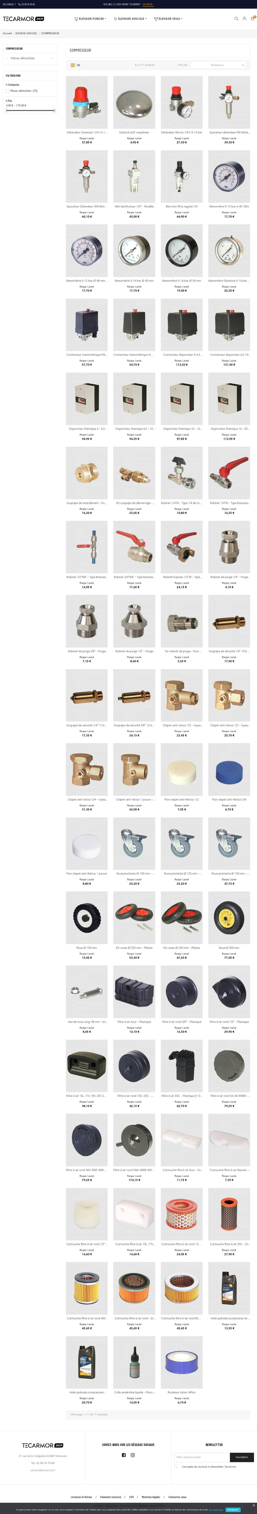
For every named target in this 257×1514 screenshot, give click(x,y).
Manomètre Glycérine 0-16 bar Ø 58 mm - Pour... (229, 281)
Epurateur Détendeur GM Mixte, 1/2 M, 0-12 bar (87, 207)
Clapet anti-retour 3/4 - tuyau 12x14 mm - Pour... (87, 800)
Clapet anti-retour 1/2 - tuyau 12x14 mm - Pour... (229, 726)
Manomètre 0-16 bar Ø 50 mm (181, 281)
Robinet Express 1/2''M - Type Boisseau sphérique (181, 578)
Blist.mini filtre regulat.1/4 (181, 206)
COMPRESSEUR (14, 48)
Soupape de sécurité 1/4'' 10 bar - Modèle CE (229, 652)
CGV (131, 1497)
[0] (252, 19)
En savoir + (148, 4)
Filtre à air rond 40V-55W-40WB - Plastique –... (86, 1171)
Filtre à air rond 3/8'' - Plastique (181, 1022)
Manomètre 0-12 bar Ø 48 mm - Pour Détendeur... (86, 281)
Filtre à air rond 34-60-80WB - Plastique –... (229, 1096)
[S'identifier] (242, 19)
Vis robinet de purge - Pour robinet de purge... (182, 652)
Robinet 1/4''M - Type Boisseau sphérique (229, 503)
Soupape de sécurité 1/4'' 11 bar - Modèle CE (86, 726)
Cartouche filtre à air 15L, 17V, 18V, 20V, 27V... (134, 1245)
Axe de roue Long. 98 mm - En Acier (87, 1022)
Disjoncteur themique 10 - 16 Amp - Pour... (181, 429)
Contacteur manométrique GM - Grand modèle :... (134, 355)
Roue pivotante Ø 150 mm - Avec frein (229, 874)
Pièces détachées (23, 58)
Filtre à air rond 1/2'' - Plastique (229, 1022)
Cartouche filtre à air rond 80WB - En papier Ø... (181, 1319)
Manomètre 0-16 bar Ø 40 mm (134, 281)
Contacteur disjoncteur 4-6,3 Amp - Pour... (181, 355)
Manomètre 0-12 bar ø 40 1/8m (229, 206)
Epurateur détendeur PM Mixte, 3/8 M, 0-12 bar (229, 133)
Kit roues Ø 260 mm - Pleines (181, 948)
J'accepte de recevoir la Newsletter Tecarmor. (209, 1467)
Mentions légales (151, 1497)
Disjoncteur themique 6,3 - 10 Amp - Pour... (134, 429)
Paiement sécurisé (110, 1497)
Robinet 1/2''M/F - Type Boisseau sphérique (87, 578)
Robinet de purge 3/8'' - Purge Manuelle (87, 652)
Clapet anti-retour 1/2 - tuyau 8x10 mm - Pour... (182, 726)
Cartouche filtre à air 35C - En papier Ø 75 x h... (229, 1245)
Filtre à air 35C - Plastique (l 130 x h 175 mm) (182, 1096)
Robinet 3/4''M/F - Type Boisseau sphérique (134, 578)
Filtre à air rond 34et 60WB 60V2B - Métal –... (134, 1171)
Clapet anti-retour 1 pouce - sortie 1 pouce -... (134, 800)
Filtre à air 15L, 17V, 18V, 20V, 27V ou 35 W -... (86, 1096)
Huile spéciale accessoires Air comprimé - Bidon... (229, 1319)
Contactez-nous (177, 1497)
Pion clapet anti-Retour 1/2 (182, 799)
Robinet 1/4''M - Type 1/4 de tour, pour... (181, 503)
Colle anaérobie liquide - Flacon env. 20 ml (134, 1393)
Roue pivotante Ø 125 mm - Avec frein (181, 874)
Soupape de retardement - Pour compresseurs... (87, 503)
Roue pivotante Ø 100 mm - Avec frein (134, 874)
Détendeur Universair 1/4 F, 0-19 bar (86, 133)
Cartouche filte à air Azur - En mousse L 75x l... (182, 1171)
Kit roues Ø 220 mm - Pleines (134, 948)
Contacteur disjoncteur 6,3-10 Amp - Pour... (229, 355)
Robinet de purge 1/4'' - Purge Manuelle (229, 578)
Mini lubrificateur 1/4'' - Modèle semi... (134, 207)
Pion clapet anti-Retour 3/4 (229, 799)
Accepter (233, 1510)
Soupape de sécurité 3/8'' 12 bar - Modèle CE (134, 726)
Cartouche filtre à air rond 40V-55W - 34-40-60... (87, 1319)
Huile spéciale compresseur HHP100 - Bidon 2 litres (87, 1393)
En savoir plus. (216, 1510)
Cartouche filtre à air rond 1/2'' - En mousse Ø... (86, 1245)
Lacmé (90, 138)
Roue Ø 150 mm (87, 948)
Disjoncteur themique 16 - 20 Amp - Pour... (229, 429)
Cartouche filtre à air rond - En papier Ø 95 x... (134, 1319)
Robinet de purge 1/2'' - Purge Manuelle (134, 652)
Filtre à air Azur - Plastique (134, 1022)
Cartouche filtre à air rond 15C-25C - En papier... (181, 1245)
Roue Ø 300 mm (229, 948)
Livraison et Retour (81, 1497)
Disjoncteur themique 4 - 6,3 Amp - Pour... (87, 429)
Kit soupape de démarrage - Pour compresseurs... (134, 503)
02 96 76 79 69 (28, 4)
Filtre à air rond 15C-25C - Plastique (134, 1096)
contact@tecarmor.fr (42, 1470)
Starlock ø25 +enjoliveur (134, 132)
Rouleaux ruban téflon (181, 1392)
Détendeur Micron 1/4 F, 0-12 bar (181, 132)
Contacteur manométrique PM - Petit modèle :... (86, 355)
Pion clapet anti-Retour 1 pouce (87, 873)
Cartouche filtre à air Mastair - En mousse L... (229, 1171)
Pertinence (228, 65)
